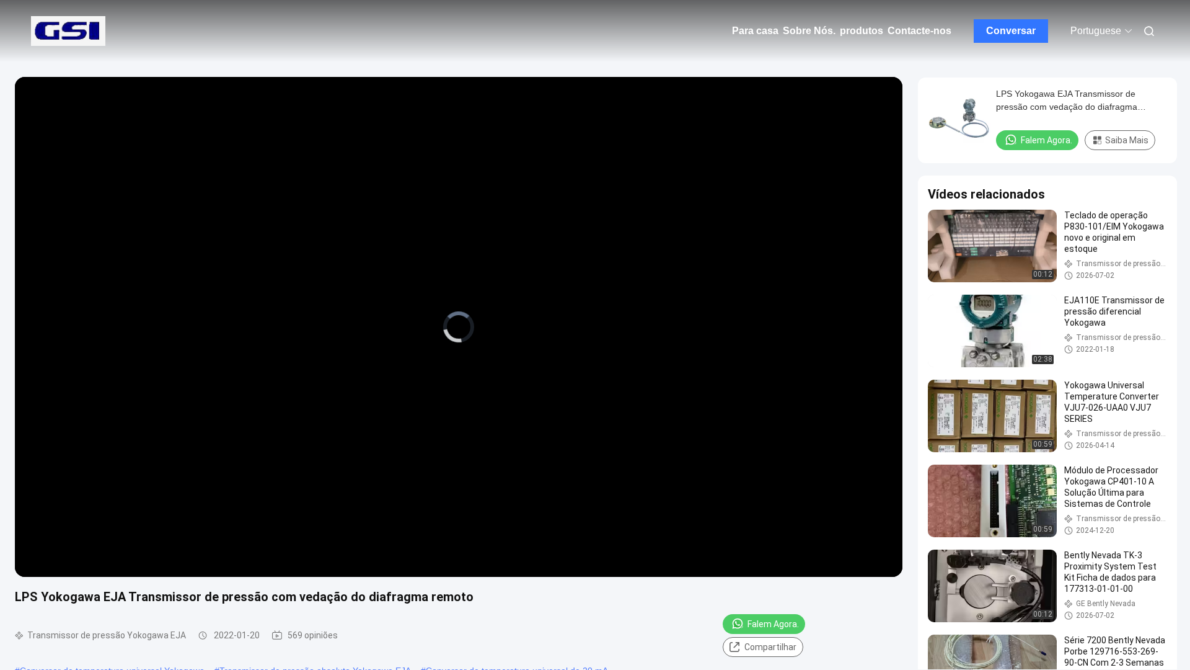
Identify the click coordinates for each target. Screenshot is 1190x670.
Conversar (1011, 30)
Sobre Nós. (809, 30)
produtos (861, 30)
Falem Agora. (773, 624)
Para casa (755, 30)
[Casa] (68, 31)
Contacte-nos (919, 30)
